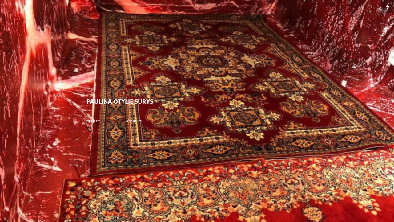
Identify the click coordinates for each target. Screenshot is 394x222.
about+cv (133, 120)
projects (93, 120)
